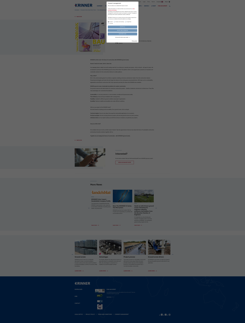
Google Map (129, 21)
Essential (111, 21)
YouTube (111, 23)
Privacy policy (134, 41)
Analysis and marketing (119, 21)
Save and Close (122, 34)
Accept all (122, 27)
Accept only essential (122, 30)
